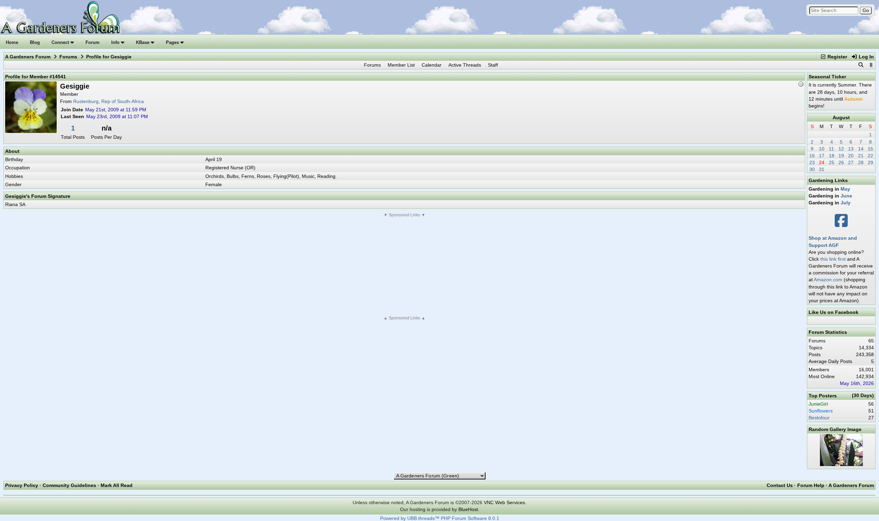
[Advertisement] (404, 266)
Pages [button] (173, 42)
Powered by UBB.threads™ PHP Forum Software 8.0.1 (439, 518)
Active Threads (464, 65)
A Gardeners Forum (27, 56)
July (846, 202)
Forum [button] (92, 42)
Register (836, 56)
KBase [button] (143, 42)
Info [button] (116, 42)
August (841, 117)
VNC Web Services (504, 502)
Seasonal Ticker (827, 76)
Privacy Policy (21, 485)
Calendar (432, 65)
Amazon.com (828, 279)
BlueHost (468, 509)
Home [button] (12, 42)
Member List (401, 65)
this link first (833, 259)
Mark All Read (117, 485)
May (845, 189)
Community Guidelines (69, 485)
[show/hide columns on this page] (871, 65)
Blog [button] (35, 42)
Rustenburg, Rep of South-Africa (108, 101)
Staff (493, 65)
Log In (865, 56)
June (846, 196)
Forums (68, 56)
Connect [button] (61, 42)
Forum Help (810, 485)
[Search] (861, 64)
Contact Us (780, 485)
